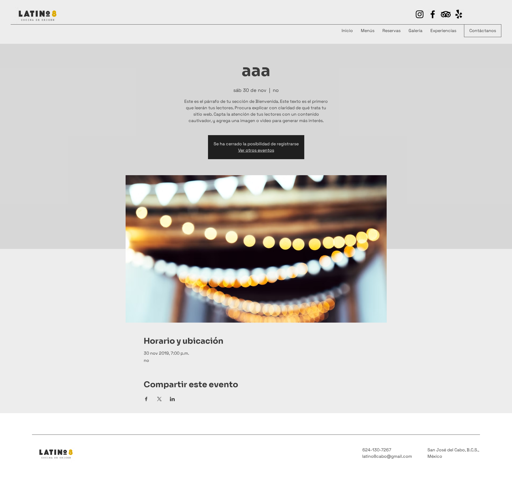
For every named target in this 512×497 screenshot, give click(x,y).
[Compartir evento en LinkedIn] (172, 399)
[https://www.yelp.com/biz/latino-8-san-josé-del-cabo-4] (446, 14)
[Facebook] (432, 14)
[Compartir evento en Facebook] (146, 399)
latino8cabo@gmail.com (387, 456)
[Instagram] (419, 14)
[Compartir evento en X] (159, 399)
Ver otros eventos (256, 150)
